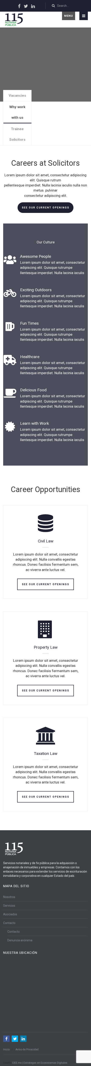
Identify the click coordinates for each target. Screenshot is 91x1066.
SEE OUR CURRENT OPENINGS (45, 207)
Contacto (9, 923)
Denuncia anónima (19, 940)
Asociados (10, 914)
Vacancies (17, 95)
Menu (68, 15)
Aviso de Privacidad (27, 1049)
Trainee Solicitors (17, 134)
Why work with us (17, 112)
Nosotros (9, 897)
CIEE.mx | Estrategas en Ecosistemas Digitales (39, 1062)
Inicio (6, 1049)
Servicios (9, 905)
